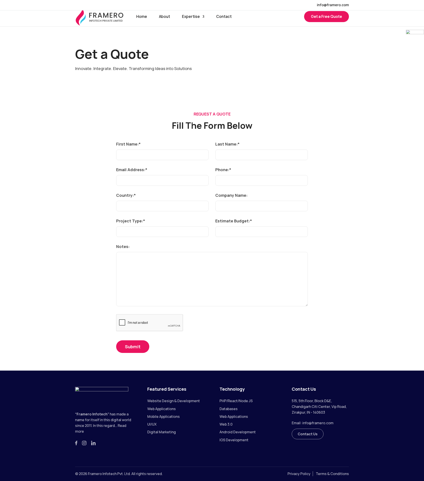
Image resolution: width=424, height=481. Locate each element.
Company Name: (231, 195)
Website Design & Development (173, 400)
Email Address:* (131, 169)
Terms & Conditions (332, 473)
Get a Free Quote (326, 16)
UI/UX (152, 424)
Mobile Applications (163, 416)
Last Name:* (227, 144)
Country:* (126, 195)
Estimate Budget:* (233, 220)
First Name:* (128, 144)
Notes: (123, 246)
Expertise (191, 17)
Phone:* (223, 169)
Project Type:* (130, 220)
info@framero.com (317, 422)
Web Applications (161, 408)
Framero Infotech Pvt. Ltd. (109, 473)
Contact (224, 17)
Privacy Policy (299, 473)
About (164, 17)
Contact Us (308, 434)
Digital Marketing (161, 432)
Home (141, 17)
